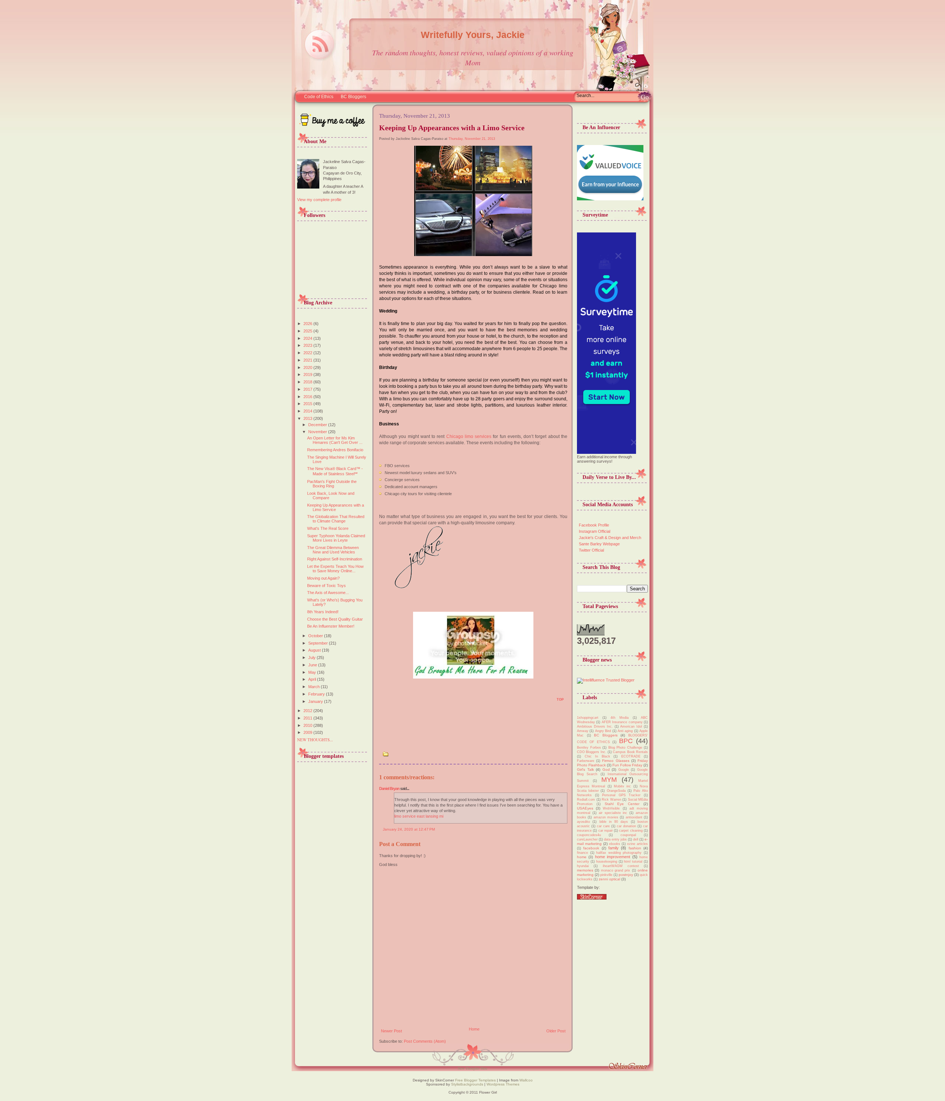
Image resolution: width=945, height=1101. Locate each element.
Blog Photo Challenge (625, 747)
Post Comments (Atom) (425, 1041)
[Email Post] (383, 702)
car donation (626, 826)
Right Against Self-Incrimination (334, 559)
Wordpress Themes (503, 1084)
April (312, 679)
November (318, 431)
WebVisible (611, 808)
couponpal (628, 835)
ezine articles (637, 844)
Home (474, 1029)
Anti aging (625, 731)
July (312, 657)
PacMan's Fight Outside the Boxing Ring (332, 483)
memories (585, 870)
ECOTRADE (630, 756)
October (316, 636)
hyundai (583, 866)
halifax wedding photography (619, 853)
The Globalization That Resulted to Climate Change (335, 518)
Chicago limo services (469, 436)
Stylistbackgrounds (467, 1084)
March (314, 686)
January (316, 701)
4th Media (620, 717)
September (318, 643)
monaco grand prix (615, 870)
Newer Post (391, 1031)
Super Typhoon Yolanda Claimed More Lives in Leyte (336, 538)
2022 (308, 353)
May (312, 672)
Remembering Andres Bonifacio (335, 450)
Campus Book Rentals (630, 752)
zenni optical (609, 879)
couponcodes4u (589, 835)
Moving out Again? (323, 578)
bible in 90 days (613, 822)
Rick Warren (611, 799)
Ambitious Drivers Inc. (595, 726)
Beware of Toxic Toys (326, 585)
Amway (582, 731)
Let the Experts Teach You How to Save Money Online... (335, 568)
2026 (308, 323)
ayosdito (583, 822)
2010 (308, 725)
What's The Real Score (327, 528)
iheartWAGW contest (621, 866)
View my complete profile (319, 199)
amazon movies (606, 817)
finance (582, 853)
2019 (308, 374)
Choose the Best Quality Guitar (335, 619)
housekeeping (606, 861)
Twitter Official (591, 550)
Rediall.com (586, 799)
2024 (308, 338)
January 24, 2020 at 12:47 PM (409, 829)
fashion (635, 848)
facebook (591, 848)
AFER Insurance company (622, 722)
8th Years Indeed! (323, 612)
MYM (609, 779)
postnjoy (626, 875)
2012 (308, 710)
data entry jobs (615, 839)
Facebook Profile (594, 525)
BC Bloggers (353, 96)
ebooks (614, 844)
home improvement (612, 857)
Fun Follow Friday (627, 765)
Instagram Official (594, 531)
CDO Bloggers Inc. (591, 752)
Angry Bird (603, 731)
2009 (308, 732)
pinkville (606, 875)
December (318, 424)
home (582, 857)
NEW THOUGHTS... (315, 739)
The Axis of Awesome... (328, 592)
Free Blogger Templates (475, 1080)
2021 (308, 360)
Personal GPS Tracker (621, 795)
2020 (308, 367)
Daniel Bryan (389, 788)
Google (623, 770)
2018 (308, 382)
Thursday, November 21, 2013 (472, 139)
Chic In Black (597, 756)
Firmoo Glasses (615, 761)
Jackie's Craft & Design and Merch (610, 537)
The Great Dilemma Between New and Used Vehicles (333, 549)
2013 (308, 418)
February (317, 694)
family (613, 848)
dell (635, 839)
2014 (308, 411)
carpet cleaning (630, 830)
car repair (605, 830)
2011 (308, 718)
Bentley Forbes (589, 747)
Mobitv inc (622, 786)
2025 (308, 331)
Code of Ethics (318, 96)
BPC (626, 741)
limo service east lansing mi (418, 816)
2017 (308, 389)
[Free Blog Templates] (591, 898)
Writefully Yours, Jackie (473, 35)
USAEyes (585, 808)
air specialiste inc (613, 813)
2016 (308, 396)
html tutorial (633, 861)
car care (603, 826)
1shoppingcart (587, 717)
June (313, 665)
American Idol (631, 726)
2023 (308, 345)
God (606, 769)
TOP (560, 699)
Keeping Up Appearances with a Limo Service (335, 507)
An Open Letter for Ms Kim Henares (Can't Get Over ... (334, 440)
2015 (308, 403)
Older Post (556, 1031)
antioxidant (634, 817)
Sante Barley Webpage (599, 544)
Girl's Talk (585, 769)
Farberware (585, 761)
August (315, 650)
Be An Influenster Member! (330, 626)
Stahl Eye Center (622, 804)
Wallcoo (526, 1080)
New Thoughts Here (472, 1068)
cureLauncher (587, 839)
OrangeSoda (616, 791)
